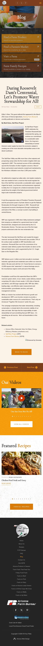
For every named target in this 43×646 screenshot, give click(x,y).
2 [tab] (14, 416)
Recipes (21, 547)
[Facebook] (17, 3)
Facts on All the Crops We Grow (21, 589)
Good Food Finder (28, 626)
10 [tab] (30, 416)
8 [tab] (26, 416)
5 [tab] (20, 416)
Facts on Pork (21, 579)
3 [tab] (16, 416)
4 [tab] (18, 416)
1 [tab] (12, 416)
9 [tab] (28, 416)
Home (21, 540)
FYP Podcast (21, 550)
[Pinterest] (25, 3)
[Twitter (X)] (21, 3)
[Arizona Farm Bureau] (21, 603)
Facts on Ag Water (21, 595)
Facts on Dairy (21, 582)
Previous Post (12, 367)
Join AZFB (21, 563)
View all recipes (21, 507)
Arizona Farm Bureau (30, 117)
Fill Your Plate (27, 634)
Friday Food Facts (21, 572)
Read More (6, 483)
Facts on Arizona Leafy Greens (21, 585)
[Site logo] (21, 531)
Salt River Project (11, 334)
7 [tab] (24, 416)
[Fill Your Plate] (4, 3)
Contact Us (21, 560)
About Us (21, 544)
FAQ (21, 553)
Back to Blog (21, 352)
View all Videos (21, 424)
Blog (21, 556)
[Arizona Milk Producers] (21, 617)
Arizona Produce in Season (21, 566)
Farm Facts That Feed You (21, 569)
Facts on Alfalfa (21, 592)
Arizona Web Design (23, 639)
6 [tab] (22, 416)
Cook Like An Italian (15, 622)
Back (38, 106)
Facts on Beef (21, 576)
